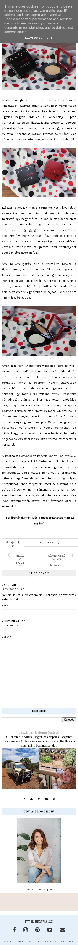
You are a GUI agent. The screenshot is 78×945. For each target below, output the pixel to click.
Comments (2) (51, 542)
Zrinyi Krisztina (14, 621)
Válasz (6, 605)
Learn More (32, 38)
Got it (51, 38)
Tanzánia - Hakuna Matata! (39, 732)
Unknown (9, 585)
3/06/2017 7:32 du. (15, 625)
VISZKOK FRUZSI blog (20, 941)
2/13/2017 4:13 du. (15, 589)
